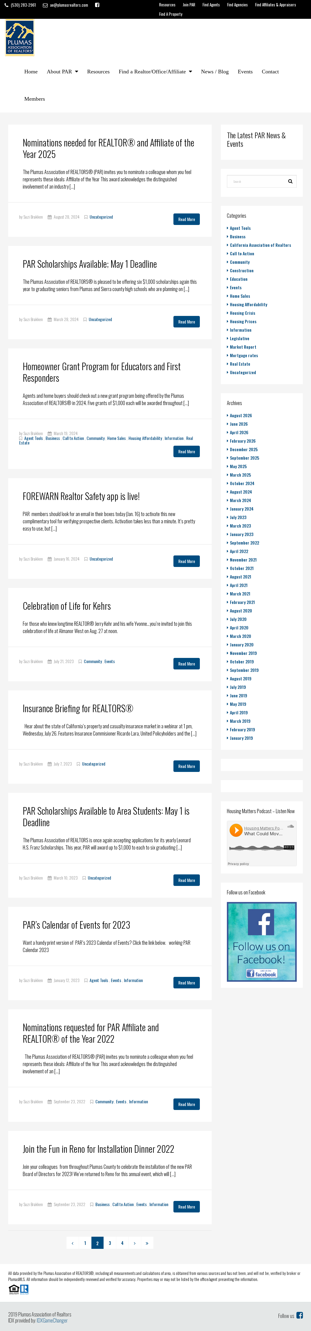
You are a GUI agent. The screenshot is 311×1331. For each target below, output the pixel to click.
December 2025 (244, 449)
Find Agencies (237, 5)
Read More (186, 219)
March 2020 (240, 636)
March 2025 (240, 474)
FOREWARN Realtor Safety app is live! (81, 496)
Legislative (239, 338)
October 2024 (242, 483)
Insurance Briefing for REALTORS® (78, 708)
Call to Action (73, 438)
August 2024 (241, 491)
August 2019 (240, 678)
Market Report (243, 347)
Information (174, 438)
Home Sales (116, 438)
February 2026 (243, 441)
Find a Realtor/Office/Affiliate (152, 72)
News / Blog (215, 72)
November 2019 (243, 653)
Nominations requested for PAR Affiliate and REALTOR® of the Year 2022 (91, 1032)
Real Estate (240, 363)
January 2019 (241, 738)
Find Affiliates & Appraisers (275, 5)
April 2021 (239, 585)
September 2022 (244, 542)
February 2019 (242, 729)
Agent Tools (33, 438)
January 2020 (242, 644)
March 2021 (240, 593)
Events (245, 72)
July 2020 (238, 619)
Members (34, 99)
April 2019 (239, 712)
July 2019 (238, 687)
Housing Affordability (145, 438)
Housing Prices (243, 321)
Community (95, 438)
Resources (167, 5)
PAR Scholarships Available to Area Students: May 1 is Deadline (106, 816)
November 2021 (243, 559)
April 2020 (239, 627)
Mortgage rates (244, 355)
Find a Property (170, 14)
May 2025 (238, 466)
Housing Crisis (242, 313)
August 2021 (240, 576)
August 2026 (241, 415)
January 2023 (241, 534)
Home (31, 72)
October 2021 (242, 568)
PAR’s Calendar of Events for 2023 (76, 924)
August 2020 (241, 610)
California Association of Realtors (260, 245)
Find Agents (211, 5)
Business (53, 438)
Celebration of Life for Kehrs (67, 605)
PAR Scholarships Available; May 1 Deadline (90, 263)
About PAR (59, 72)
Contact (270, 72)
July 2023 (238, 517)
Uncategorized (101, 216)
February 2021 (242, 602)
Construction (242, 270)
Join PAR (189, 5)
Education (239, 279)
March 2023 (240, 525)
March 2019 (240, 721)
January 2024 (242, 508)
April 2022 (239, 551)
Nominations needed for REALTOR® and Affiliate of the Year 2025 (108, 148)
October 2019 (242, 661)
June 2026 (239, 424)
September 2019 (244, 670)
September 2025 (244, 457)
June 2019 (238, 695)
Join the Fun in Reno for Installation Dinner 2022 (98, 1148)
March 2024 (240, 500)
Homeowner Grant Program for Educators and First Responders (102, 371)
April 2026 (239, 432)
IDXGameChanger (52, 1320)
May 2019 (238, 704)
